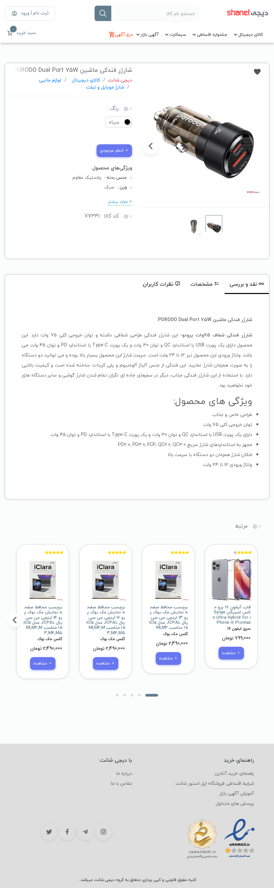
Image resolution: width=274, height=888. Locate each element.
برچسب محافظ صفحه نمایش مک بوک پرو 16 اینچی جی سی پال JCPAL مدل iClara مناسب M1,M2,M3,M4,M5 (105, 620)
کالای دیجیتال (250, 34)
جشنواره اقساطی (212, 34)
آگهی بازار (150, 34)
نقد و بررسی (243, 284)
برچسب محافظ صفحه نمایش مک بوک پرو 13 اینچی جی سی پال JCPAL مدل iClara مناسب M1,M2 (168, 617)
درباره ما (124, 773)
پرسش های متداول (235, 803)
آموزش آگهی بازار (237, 793)
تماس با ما (121, 783)
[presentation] (257, 146)
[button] (151, 695)
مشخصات (201, 284)
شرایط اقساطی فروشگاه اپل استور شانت (214, 783)
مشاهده (229, 652)
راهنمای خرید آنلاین (234, 773)
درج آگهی (124, 34)
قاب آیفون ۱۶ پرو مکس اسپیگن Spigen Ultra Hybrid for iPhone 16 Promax (232, 615)
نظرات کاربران (158, 284)
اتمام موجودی (112, 150)
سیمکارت (177, 34)
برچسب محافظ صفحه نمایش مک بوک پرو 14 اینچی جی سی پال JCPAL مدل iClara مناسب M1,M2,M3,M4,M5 (42, 620)
